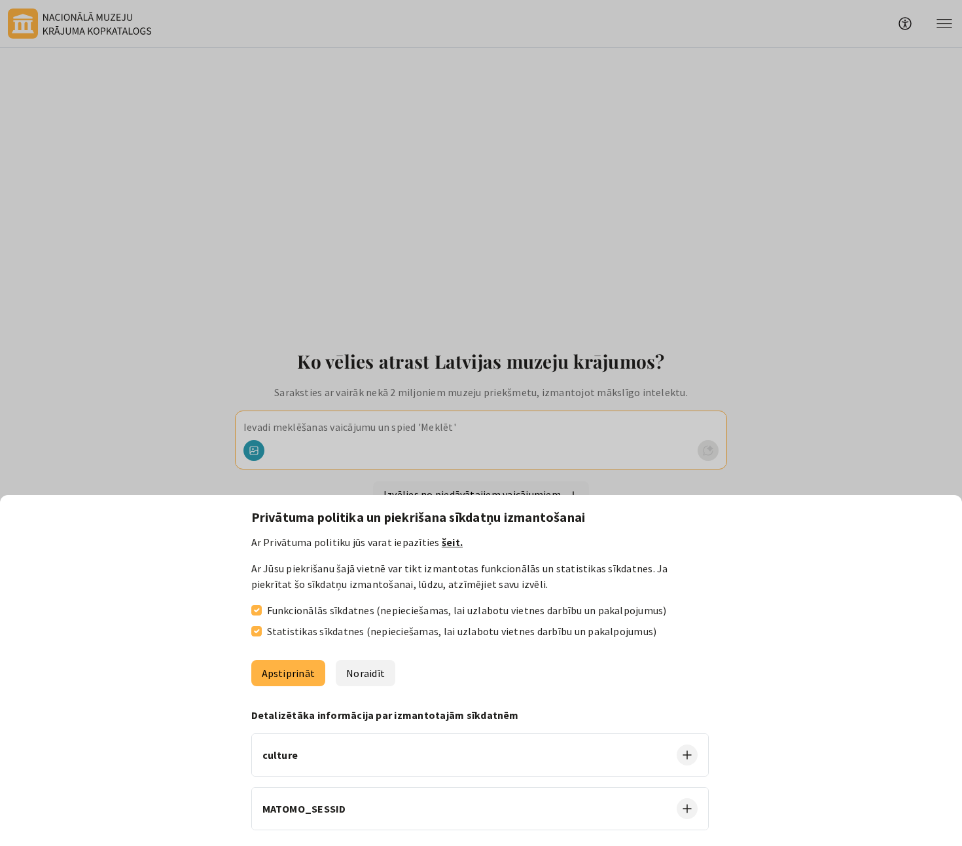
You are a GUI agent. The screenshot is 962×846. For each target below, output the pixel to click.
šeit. (452, 542)
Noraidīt (365, 673)
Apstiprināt (288, 673)
